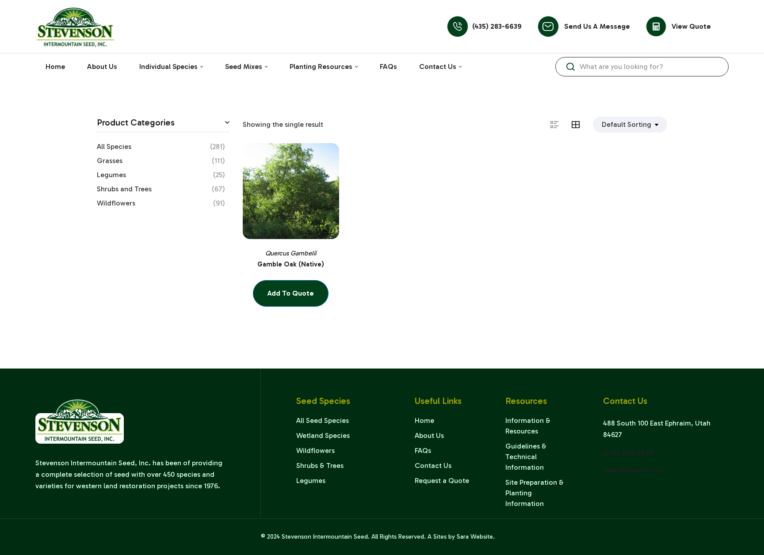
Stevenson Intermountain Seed (325, 536)
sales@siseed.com (634, 470)
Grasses (109, 160)
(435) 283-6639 (497, 26)
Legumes (111, 175)
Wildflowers (116, 203)
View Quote (691, 26)
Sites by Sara (451, 536)
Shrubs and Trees (124, 189)
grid (580, 124)
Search (570, 66)
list (558, 124)
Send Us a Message (597, 26)
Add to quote (290, 293)
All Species (114, 146)
